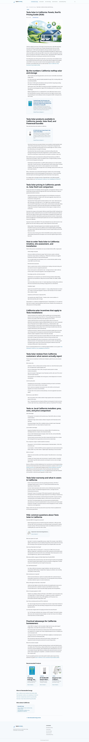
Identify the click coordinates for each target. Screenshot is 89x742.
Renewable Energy (34, 1)
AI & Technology (48, 1)
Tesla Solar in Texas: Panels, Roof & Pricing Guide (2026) (26, 698)
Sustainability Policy (62, 1)
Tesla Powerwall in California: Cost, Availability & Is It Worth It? (47, 179)
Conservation (41, 1)
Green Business (55, 1)
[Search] (75, 2)
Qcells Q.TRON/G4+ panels (54, 467)
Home (27, 7)
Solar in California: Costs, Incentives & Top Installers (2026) (47, 657)
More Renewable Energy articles (34, 717)
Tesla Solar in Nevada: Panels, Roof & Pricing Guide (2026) (26, 696)
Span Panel (42, 470)
